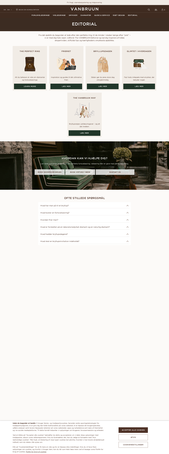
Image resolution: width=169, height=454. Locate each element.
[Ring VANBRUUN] (156, 9)
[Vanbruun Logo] (84, 9)
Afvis (133, 437)
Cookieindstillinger (133, 445)
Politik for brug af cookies (36, 452)
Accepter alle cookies (133, 430)
